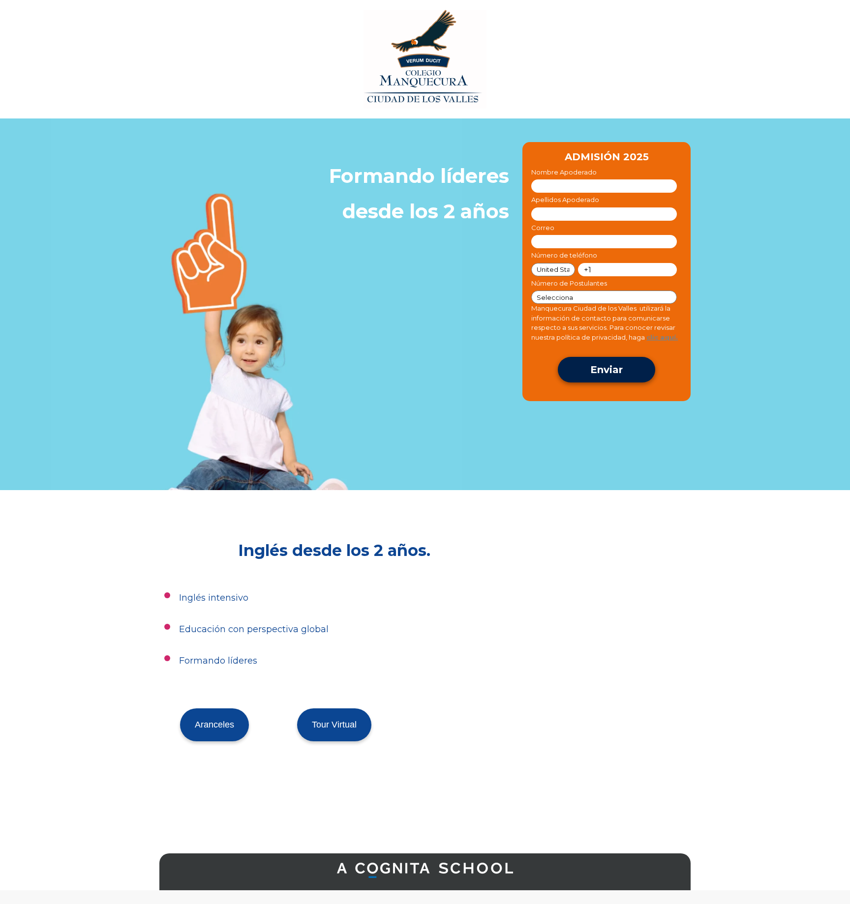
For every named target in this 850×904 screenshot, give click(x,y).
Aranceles (214, 724)
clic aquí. (662, 337)
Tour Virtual (334, 724)
